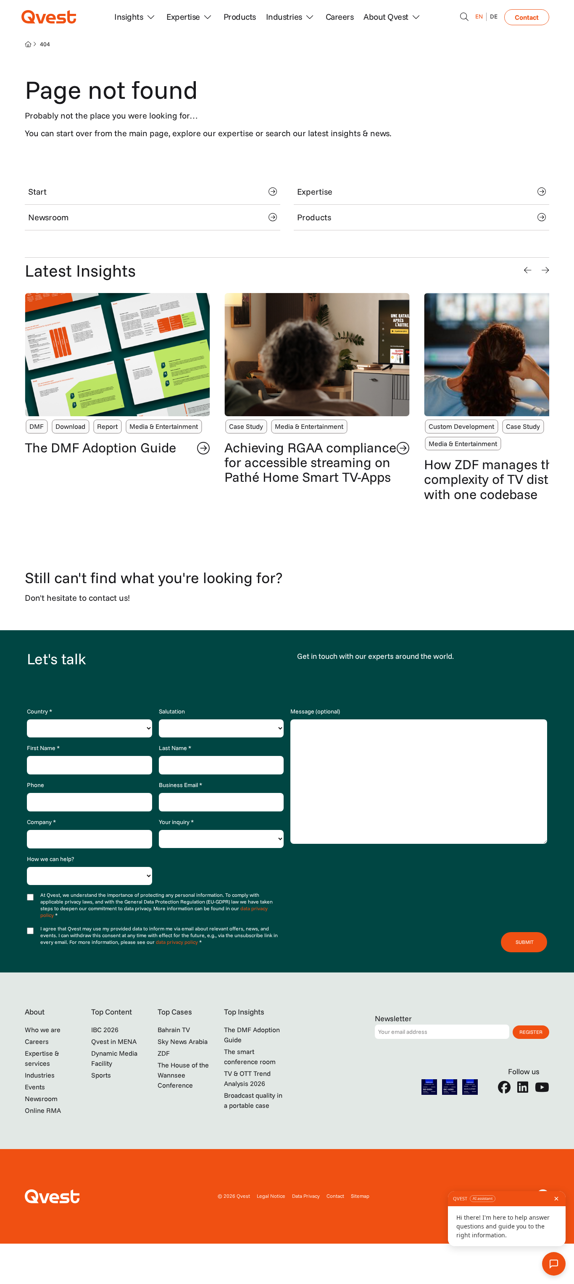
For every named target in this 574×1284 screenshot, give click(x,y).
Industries (40, 1075)
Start (37, 191)
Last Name (175, 748)
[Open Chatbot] (464, 17)
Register (530, 1032)
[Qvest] (48, 17)
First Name (43, 748)
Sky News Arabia (183, 1041)
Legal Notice (271, 1196)
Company (41, 822)
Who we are (43, 1029)
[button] (528, 270)
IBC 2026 (104, 1029)
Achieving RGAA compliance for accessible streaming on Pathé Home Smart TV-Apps (310, 462)
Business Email (180, 785)
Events (35, 1087)
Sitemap (360, 1196)
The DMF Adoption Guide (100, 447)
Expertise (314, 191)
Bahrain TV (174, 1029)
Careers (340, 16)
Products (240, 16)
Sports (101, 1075)
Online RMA (43, 1110)
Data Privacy (306, 1196)
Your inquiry (176, 822)
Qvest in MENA (114, 1041)
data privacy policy (177, 942)
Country (39, 711)
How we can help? (50, 859)
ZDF (164, 1053)
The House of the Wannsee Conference (183, 1075)
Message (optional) (315, 711)
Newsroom (48, 217)
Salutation (172, 711)
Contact (527, 17)
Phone (35, 785)
